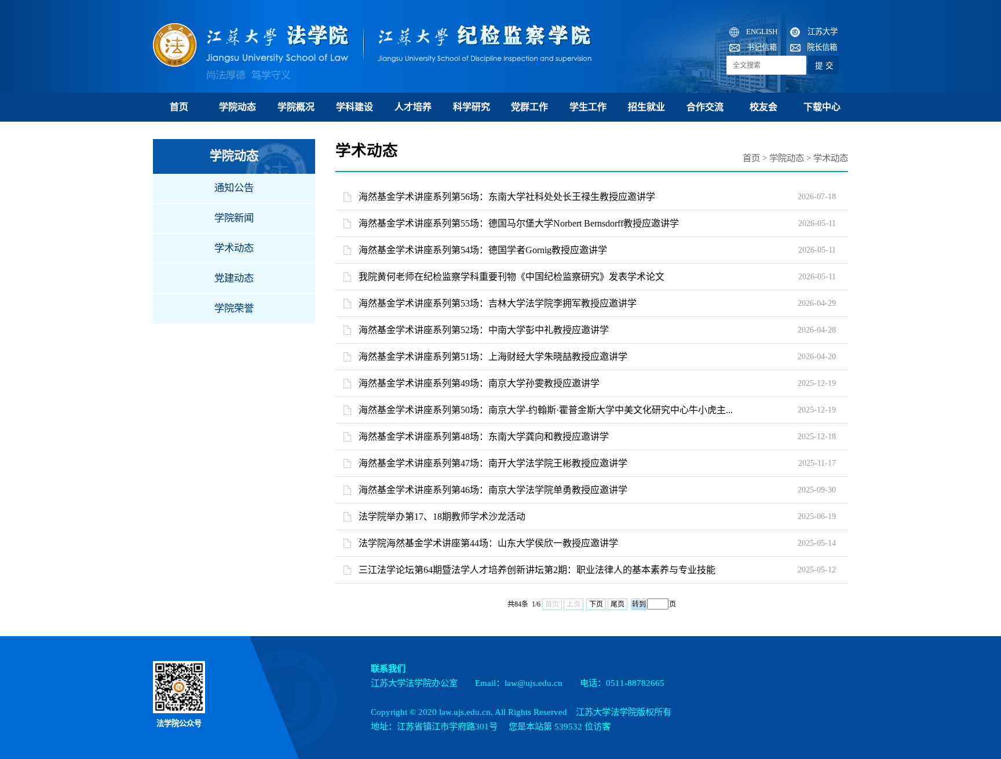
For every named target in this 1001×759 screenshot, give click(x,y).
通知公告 (234, 188)
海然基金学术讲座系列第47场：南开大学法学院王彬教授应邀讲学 (493, 463)
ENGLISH (761, 31)
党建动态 (234, 278)
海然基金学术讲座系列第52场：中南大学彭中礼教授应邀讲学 (484, 330)
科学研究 (471, 107)
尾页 (617, 604)
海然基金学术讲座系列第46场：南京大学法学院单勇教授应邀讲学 (493, 490)
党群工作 (529, 107)
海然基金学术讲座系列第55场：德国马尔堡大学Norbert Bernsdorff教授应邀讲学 (519, 223)
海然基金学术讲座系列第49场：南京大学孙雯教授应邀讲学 (479, 383)
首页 (179, 107)
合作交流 (705, 107)
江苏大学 (823, 31)
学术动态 (234, 248)
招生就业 (646, 107)
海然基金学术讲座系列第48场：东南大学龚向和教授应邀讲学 (484, 436)
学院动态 (237, 107)
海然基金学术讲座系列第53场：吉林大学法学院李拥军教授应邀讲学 (498, 303)
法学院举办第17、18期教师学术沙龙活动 (442, 516)
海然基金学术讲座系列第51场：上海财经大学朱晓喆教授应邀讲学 (493, 357)
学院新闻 (234, 218)
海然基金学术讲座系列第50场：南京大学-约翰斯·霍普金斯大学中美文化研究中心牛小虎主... (546, 410)
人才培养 (413, 107)
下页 (596, 604)
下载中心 (822, 107)
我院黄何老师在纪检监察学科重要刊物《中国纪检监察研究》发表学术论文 (511, 277)
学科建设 (354, 107)
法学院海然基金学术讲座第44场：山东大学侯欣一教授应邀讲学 (488, 543)
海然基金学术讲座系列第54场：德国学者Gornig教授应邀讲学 (483, 250)
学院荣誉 (234, 308)
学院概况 (296, 107)
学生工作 (588, 107)
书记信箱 (762, 47)
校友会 (763, 107)
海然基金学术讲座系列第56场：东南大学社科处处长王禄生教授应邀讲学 (507, 197)
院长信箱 (822, 47)
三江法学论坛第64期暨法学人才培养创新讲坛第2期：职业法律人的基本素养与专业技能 (537, 570)
